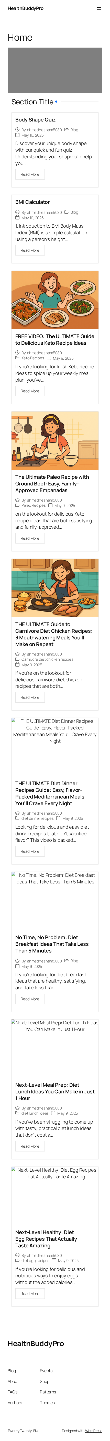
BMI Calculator (32, 201)
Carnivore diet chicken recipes (47, 659)
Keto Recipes (32, 358)
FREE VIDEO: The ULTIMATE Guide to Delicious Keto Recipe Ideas (54, 339)
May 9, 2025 (63, 358)
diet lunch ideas (35, 1113)
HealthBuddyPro (25, 8)
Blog (74, 129)
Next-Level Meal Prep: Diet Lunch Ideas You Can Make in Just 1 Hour (55, 1091)
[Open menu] (99, 8)
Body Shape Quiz (35, 119)
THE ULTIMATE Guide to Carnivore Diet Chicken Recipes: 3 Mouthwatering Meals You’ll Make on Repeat (54, 634)
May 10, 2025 (32, 135)
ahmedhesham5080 (44, 130)
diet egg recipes (35, 1260)
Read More (30, 174)
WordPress (93, 1430)
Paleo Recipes (33, 505)
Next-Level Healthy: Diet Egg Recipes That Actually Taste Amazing (46, 1239)
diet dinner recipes (37, 818)
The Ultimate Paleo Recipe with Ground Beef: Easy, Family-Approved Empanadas (52, 483)
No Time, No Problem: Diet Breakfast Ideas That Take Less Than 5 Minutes (52, 944)
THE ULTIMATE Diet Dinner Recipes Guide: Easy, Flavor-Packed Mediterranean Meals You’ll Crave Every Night (49, 793)
